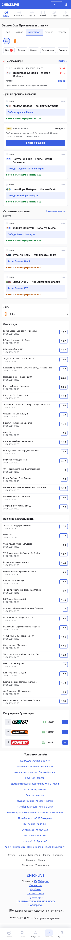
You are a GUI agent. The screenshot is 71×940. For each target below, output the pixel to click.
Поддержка (35, 905)
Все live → (63, 61)
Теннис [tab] (49, 32)
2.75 (63, 460)
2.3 (64, 479)
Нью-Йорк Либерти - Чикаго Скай (35, 806)
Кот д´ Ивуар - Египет (35, 789)
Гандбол (30, 860)
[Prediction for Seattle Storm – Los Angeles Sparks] (35, 285)
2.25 (63, 377)
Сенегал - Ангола (35, 795)
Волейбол (58, 855)
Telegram (43, 881)
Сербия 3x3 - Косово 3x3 (35, 829)
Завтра (33, 50)
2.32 (63, 526)
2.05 (63, 387)
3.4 (64, 544)
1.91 (63, 646)
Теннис (22, 855)
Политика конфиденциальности (35, 901)
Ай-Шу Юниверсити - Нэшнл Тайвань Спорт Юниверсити (35, 847)
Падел (41, 860)
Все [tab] (8, 32)
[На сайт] (65, 722)
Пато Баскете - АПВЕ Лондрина (35, 818)
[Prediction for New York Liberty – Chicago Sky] (35, 193)
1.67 (63, 331)
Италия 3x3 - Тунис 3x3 (35, 841)
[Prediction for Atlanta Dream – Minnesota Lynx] (35, 259)
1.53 (63, 627)
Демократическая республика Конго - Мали (35, 783)
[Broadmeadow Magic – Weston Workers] (35, 76)
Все (6, 41)
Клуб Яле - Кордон (35, 778)
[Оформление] (66, 4)
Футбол (11, 855)
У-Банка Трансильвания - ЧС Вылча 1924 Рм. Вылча (35, 812)
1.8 (64, 451)
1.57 (63, 341)
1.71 (63, 424)
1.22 (63, 350)
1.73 (63, 683)
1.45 (63, 600)
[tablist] (35, 32)
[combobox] (56, 4)
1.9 (64, 590)
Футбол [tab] (19, 32)
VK (35, 881)
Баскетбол (34, 855)
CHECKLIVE (10, 5)
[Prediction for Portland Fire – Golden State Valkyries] (35, 165)
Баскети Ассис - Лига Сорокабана (35, 766)
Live (8, 50)
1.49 (63, 563)
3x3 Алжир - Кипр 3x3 (34, 824)
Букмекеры (36, 897)
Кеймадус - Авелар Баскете (35, 760)
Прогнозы (27, 865)
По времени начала (55, 211)
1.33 (63, 535)
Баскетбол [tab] (34, 32)
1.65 (63, 636)
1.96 (63, 359)
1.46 (63, 368)
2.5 (64, 433)
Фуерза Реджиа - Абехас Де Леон (35, 801)
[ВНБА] (15, 41)
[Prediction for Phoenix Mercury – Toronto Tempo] (35, 232)
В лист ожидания (35, 142)
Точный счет (48, 50)
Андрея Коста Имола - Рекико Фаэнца (34, 772)
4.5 (64, 572)
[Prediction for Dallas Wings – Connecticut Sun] (35, 109)
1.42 (63, 618)
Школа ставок (35, 893)
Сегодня (21, 50)
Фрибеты (35, 889)
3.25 (63, 414)
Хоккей (46, 855)
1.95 (63, 405)
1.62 (63, 506)
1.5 (64, 692)
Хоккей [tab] (62, 32)
